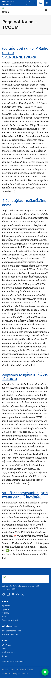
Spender (6, 606)
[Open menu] (46, 10)
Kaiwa (4, 616)
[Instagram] (8, 595)
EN (47, 3)
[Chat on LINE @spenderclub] (45, 672)
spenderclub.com (10, 634)
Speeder (6, 609)
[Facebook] (3, 595)
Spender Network (10, 620)
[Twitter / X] (22, 595)
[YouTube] (17, 595)
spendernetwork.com (11, 631)
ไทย (40, 3)
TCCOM (5, 613)
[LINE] (12, 595)
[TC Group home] (7, 10)
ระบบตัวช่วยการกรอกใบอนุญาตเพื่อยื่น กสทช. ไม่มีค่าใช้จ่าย (25, 495)
